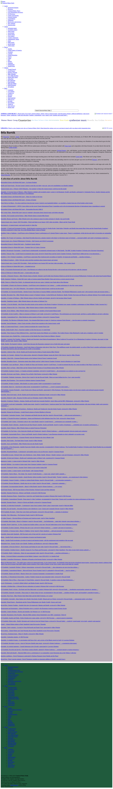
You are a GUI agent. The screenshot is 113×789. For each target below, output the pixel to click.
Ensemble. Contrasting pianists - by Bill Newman (14, 637)
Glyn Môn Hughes (13, 75)
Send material (11, 98)
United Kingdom (12, 55)
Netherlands (11, 64)
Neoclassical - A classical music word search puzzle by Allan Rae (19, 225)
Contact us (11, 93)
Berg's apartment (108, 120)
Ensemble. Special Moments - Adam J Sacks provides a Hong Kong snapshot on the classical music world (30, 323)
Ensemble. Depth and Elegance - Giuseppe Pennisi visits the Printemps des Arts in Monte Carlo (27, 437)
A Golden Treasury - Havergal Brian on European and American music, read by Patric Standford (28, 518)
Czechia (10, 53)
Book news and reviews (14, 22)
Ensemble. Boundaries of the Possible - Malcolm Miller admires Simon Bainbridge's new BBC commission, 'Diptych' (33, 615)
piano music (11, 31)
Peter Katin (64, 120)
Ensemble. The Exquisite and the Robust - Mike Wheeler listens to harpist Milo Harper (25, 215)
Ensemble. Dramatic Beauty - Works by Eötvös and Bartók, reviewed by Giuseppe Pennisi (26, 502)
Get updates (11, 91)
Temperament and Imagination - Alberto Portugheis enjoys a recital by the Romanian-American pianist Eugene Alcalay (34, 608)
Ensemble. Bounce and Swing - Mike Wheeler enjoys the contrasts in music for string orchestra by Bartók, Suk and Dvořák (35, 219)
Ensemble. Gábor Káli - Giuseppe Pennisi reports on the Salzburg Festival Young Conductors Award (29, 358)
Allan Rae (10, 79)
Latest (6, 6)
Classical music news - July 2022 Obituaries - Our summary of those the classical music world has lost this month (32, 288)
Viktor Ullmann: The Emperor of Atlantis (40, 120)
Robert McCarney (13, 77)
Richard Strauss (61, 150)
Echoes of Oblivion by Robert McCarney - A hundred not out (18, 266)
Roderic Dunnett (12, 72)
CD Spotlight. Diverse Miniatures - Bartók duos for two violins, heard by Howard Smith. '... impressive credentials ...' (33, 483)
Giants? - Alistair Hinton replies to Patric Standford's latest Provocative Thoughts (23, 624)
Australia (10, 63)
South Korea (11, 66)
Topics (6, 26)
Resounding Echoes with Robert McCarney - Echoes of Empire (18, 200)
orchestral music (12, 28)
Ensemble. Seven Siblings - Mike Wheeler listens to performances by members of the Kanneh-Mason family (31, 310)
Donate (10, 96)
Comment (10, 90)
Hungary (94, 159)
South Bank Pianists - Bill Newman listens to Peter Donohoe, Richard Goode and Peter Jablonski (28, 489)
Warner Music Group (9, 120)
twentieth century (12, 30)
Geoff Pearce (11, 71)
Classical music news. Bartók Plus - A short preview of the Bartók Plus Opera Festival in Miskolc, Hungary (31, 336)
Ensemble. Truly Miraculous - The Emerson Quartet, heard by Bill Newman (22, 515)
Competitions (11, 18)
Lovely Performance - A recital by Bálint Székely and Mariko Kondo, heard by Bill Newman (27, 583)
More (5, 88)
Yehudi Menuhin (5, 175)
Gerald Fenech (12, 69)
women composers (13, 37)
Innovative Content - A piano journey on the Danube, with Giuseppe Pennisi (22, 470)
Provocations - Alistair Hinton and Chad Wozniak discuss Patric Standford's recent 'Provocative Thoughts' (30, 630)
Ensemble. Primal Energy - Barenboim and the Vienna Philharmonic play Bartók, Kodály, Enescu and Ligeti (31, 602)
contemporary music (13, 39)
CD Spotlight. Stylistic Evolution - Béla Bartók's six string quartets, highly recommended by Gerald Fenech (31, 383)
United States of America (15, 50)
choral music (11, 34)
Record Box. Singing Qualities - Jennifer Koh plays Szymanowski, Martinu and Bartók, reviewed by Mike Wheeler (33, 605)
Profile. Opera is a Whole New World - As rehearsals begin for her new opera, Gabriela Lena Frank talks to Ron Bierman (34, 282)
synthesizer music (78, 120)
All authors (11, 87)
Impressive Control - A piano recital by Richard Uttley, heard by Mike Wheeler (23, 461)
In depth (10, 101)
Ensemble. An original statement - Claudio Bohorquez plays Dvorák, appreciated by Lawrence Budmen (30, 646)
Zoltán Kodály (13, 147)
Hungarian (6, 137)
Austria (10, 49)
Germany (10, 52)
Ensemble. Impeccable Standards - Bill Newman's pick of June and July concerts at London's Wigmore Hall (31, 534)
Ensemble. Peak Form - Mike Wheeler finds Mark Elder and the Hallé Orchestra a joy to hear (27, 596)
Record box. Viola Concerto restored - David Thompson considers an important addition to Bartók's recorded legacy (33, 659)
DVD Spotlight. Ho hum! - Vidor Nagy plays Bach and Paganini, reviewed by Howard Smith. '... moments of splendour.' (34, 512)
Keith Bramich (12, 85)
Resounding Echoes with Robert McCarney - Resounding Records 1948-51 (22, 209)
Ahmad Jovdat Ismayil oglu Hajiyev (54, 120)
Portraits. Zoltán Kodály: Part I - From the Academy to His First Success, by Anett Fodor (25, 329)
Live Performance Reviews (15, 12)
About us (10, 104)
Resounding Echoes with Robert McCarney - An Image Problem (19, 182)
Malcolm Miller (12, 83)
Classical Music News (14, 11)
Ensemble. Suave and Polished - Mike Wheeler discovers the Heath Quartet (22, 444)
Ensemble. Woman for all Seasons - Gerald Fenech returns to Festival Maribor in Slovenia (26, 412)
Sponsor (10, 94)
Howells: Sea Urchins (95, 120)
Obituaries (11, 20)
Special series (11, 25)
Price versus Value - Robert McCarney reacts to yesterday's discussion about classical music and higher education (32, 212)
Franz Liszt (68, 146)
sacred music (11, 44)
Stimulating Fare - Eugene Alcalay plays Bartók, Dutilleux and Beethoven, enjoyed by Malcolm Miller (29, 543)
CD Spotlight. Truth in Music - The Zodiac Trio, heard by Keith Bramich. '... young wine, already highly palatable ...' (33, 474)
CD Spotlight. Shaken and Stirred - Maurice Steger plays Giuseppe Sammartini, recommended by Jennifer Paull (32, 573)
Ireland (10, 61)
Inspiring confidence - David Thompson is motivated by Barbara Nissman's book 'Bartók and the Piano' (29, 656)
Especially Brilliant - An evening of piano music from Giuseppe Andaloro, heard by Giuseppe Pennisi (29, 464)
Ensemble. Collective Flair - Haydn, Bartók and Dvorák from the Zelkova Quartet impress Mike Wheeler (30, 352)
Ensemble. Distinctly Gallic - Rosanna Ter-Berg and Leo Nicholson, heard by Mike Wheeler (26, 398)
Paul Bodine (11, 82)
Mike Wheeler (12, 74)
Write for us (11, 99)
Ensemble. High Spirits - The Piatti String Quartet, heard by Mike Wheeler (21, 440)
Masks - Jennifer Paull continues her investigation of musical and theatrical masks (23, 537)
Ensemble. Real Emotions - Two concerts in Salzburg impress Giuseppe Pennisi (23, 380)
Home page (11, 107)
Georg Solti (79, 156)
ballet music (11, 42)
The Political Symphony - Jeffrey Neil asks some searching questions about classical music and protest (29, 260)
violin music (11, 45)
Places (6, 47)
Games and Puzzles (13, 15)
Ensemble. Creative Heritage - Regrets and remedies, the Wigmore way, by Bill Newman (25, 611)
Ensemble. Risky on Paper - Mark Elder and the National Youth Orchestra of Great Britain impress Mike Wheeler (32, 367)
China (9, 58)
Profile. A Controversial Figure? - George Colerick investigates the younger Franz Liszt (25, 326)
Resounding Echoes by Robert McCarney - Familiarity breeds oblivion (20, 244)
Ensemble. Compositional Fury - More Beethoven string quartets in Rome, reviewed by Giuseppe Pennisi (30, 317)
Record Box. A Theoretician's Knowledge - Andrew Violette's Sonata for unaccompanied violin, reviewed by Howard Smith (35, 577)
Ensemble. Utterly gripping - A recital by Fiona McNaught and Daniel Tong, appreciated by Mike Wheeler (30, 627)
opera (9, 41)
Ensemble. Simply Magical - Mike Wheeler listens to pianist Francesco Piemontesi (23, 428)
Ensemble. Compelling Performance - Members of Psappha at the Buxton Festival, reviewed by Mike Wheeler (31, 559)
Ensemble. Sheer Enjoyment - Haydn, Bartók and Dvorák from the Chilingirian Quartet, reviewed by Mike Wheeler (33, 394)
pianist (17, 137)
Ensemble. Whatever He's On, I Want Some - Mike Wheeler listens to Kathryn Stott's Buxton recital (28, 307)
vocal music (11, 33)
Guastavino (24, 120)
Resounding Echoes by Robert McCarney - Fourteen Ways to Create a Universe (23, 247)
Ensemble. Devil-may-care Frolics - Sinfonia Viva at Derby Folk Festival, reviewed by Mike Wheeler (29, 374)
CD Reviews (11, 14)
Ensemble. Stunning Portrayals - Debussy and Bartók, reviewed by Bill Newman (23, 493)
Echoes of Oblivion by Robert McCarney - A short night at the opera (20, 272)
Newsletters (11, 102)
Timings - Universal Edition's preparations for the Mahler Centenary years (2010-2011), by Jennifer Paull (30, 556)
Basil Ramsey (14, 785)
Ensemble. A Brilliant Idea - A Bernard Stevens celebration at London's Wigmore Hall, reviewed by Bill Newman (32, 586)
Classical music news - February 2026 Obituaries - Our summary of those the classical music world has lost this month (33, 189)
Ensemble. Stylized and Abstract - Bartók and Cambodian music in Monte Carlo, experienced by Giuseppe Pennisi (33, 458)
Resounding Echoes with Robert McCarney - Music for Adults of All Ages (21, 196)
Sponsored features (13, 7)
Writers (6, 68)
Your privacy (11, 106)
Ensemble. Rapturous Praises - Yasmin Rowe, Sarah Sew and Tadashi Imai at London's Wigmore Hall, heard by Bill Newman (36, 496)
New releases (11, 23)
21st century (11, 36)
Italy (9, 60)
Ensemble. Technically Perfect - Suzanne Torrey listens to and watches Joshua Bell (24, 467)
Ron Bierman (11, 80)
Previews (10, 9)
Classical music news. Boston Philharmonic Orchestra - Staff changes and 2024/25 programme (27, 241)
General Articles (12, 17)
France (10, 56)
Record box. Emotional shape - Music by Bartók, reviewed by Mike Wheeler (22, 634)
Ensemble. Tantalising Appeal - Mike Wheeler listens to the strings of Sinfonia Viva (24, 301)
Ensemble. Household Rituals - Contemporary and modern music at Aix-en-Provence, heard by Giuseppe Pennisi (32, 451)
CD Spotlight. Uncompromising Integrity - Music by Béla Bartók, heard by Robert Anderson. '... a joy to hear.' (31, 486)
